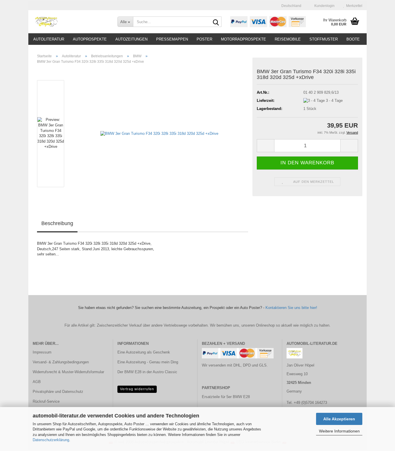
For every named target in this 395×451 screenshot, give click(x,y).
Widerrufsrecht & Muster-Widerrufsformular (68, 372)
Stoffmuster (323, 39)
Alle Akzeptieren (339, 419)
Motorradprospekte (243, 39)
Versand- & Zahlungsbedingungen (61, 362)
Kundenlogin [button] (324, 6)
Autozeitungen (131, 39)
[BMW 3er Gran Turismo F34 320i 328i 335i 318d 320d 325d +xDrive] (159, 133)
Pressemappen (172, 39)
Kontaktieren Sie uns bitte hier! (291, 307)
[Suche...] (216, 22)
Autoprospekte (90, 39)
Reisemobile (288, 39)
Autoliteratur (48, 39)
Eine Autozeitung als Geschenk (143, 352)
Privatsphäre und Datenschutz (58, 391)
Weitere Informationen (339, 431)
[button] (290, 5)
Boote (353, 39)
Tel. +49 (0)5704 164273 (307, 402)
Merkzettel (353, 6)
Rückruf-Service (46, 401)
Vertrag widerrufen (137, 389)
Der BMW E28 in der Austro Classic (147, 372)
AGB (37, 382)
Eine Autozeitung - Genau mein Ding (147, 362)
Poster (204, 39)
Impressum (42, 352)
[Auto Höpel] (71, 21)
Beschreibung (57, 223)
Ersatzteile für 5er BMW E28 (226, 397)
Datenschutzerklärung (51, 440)
